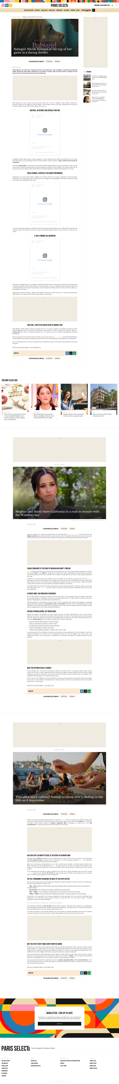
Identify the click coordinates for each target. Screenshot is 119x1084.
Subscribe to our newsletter (102, 5)
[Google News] (72, 696)
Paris (81, 860)
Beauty (78, 10)
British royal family (72, 534)
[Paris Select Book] (16, 1048)
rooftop (63, 819)
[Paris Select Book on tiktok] (10, 5)
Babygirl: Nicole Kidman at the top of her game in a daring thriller (33, 17)
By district (37, 10)
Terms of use (93, 1061)
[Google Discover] (64, 696)
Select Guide (63, 1066)
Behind (29, 571)
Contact (62, 1063)
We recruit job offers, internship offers (70, 1061)
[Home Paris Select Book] (59, 5)
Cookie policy (93, 1066)
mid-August (43, 587)
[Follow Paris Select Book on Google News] (57, 61)
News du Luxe (44, 10)
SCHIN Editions (34, 1063)
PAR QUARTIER (5, 1063)
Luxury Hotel (52, 10)
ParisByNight (59, 10)
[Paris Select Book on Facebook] (6, 5)
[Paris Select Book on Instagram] (3, 5)
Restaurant (66, 10)
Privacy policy (93, 1063)
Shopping (73, 10)
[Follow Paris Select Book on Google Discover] (49, 61)
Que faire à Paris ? (16, 17)
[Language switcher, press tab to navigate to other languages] (114, 5)
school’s (90, 578)
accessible (30, 873)
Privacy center (93, 1068)
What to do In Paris (28, 10)
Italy (54, 865)
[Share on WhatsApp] (89, 691)
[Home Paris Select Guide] (86, 10)
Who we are (34, 1061)
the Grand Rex (58, 337)
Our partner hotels (36, 1066)
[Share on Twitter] (85, 691)
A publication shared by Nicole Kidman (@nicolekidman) (45, 221)
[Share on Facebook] (81, 691)
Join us (59, 1023)
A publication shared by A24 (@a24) (45, 152)
